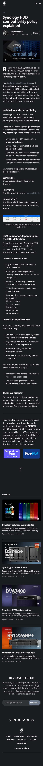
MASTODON (32, 736)
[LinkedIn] (19, 720)
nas (4, 13)
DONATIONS (19, 736)
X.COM (33, 740)
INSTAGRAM (22, 740)
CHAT (8, 736)
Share (35, 33)
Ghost (26, 748)
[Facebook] (15, 720)
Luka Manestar (16, 32)
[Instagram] (32, 720)
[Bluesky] (24, 720)
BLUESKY (10, 740)
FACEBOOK (21, 743)
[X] (10, 720)
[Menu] (40, 3)
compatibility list (33, 193)
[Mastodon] (28, 720)
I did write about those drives (19, 83)
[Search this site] (36, 3)
